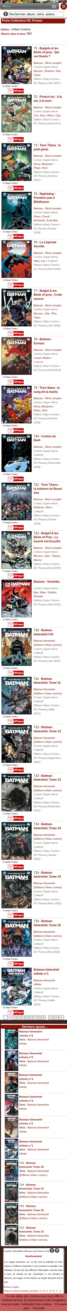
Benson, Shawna (44, 70)
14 (51, 1017)
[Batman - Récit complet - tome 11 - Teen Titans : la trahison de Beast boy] (16, 519)
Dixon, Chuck (41, 216)
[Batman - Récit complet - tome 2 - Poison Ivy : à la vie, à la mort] (16, 131)
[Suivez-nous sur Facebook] (5, 14)
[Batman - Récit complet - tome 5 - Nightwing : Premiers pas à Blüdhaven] (16, 228)
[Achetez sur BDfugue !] (16, 92)
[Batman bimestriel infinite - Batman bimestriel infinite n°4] (11, 1091)
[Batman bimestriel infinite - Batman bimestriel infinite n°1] (16, 1004)
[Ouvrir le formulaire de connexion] (63, 6)
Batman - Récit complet (47, 62)
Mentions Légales (11, 1287)
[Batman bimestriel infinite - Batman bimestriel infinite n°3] (11, 1114)
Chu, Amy (39, 115)
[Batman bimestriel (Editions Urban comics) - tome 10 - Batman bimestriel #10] (16, 664)
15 (56, 1017)
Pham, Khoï (40, 167)
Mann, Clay (54, 115)
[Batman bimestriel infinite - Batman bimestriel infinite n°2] (11, 1136)
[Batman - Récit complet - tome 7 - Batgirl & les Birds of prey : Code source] (16, 325)
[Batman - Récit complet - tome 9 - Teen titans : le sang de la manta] (16, 422)
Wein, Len (40, 260)
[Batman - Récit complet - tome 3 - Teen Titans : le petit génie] (16, 179)
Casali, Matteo (42, 357)
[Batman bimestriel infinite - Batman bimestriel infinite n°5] (11, 1070)
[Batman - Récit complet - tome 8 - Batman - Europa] (16, 373)
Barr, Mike (40, 592)
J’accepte (38, 1308)
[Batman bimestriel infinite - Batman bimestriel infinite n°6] (11, 1048)
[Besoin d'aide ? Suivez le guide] (57, 1251)
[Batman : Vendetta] (16, 616)
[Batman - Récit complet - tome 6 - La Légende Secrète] (16, 276)
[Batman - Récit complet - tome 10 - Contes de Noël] (16, 470)
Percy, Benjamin (43, 163)
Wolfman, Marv (43, 507)
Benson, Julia (42, 313)
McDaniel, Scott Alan (46, 220)
